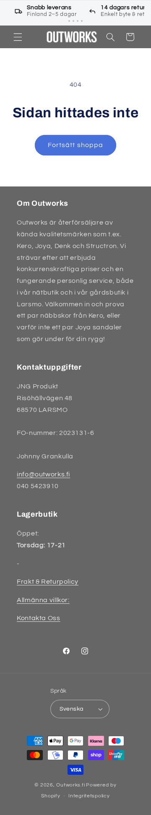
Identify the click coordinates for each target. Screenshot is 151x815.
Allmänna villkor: (43, 600)
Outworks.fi (70, 785)
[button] (17, 37)
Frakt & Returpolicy (47, 581)
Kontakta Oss (38, 618)
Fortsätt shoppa (75, 145)
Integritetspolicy (89, 796)
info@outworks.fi (43, 474)
